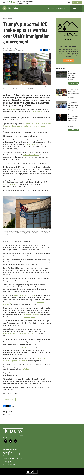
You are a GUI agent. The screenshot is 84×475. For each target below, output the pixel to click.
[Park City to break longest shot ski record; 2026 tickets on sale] (61, 92)
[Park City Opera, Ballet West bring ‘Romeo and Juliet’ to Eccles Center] (61, 104)
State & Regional (7, 18)
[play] (4, 8)
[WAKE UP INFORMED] (68, 30)
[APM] (50, 472)
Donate (77, 2)
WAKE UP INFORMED (68, 46)
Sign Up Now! (68, 61)
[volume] (9, 8)
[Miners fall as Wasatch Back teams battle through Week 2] (61, 74)
